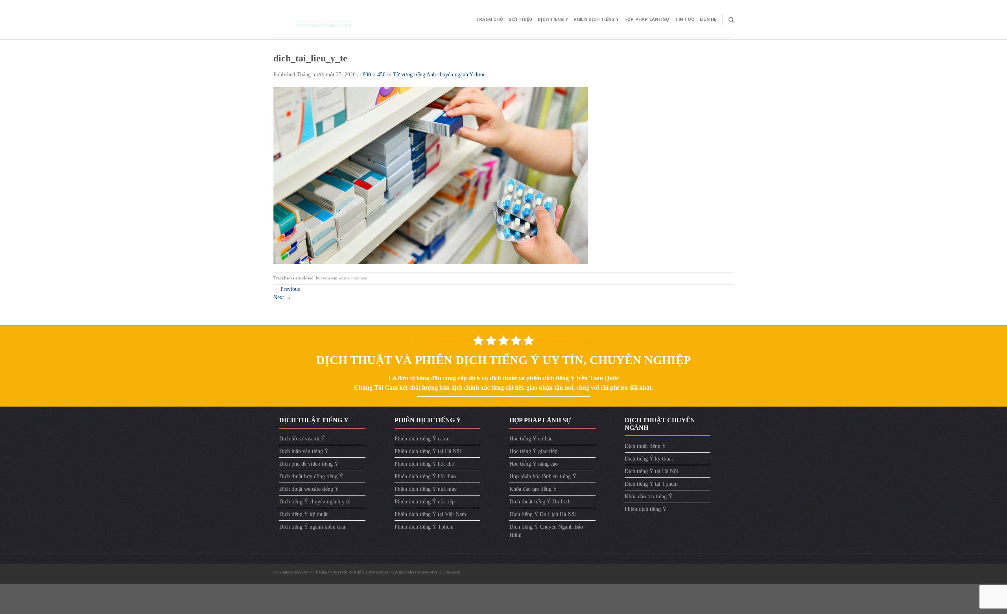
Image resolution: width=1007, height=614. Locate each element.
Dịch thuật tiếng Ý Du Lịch (540, 502)
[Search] (731, 20)
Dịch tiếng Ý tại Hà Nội (651, 471)
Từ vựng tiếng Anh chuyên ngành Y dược (439, 75)
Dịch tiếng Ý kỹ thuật (303, 514)
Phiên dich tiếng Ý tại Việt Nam (430, 514)
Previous (286, 289)
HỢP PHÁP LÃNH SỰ (646, 19)
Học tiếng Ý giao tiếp (533, 451)
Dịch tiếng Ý (553, 19)
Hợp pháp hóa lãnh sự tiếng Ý (542, 476)
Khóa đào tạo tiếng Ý (533, 489)
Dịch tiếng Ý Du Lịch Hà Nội (542, 514)
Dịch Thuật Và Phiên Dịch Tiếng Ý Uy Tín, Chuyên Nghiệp (503, 359)
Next (282, 297)
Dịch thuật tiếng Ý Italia (321, 572)
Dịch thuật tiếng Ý (645, 446)
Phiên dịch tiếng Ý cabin (422, 439)
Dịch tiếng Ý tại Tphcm (651, 484)
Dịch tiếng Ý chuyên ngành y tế (314, 502)
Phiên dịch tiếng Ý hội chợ (424, 464)
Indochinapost (450, 572)
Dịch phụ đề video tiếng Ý (308, 464)
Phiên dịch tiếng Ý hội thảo (425, 476)
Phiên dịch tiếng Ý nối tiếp (425, 502)
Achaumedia (404, 572)
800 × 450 (374, 75)
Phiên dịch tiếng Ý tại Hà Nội (428, 451)
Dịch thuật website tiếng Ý (309, 489)
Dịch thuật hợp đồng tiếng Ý (311, 476)
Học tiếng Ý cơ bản (531, 439)
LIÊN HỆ (708, 19)
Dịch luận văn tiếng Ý (303, 451)
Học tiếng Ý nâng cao (533, 464)
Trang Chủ (489, 19)
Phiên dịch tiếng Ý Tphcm (424, 527)
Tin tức (684, 19)
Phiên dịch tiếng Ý (596, 19)
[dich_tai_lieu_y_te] (430, 175)
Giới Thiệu (520, 19)
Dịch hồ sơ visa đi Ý (302, 439)
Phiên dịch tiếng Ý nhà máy (426, 489)
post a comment (353, 278)
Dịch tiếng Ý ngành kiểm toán (313, 527)
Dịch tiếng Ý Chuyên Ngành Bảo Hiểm (546, 531)
